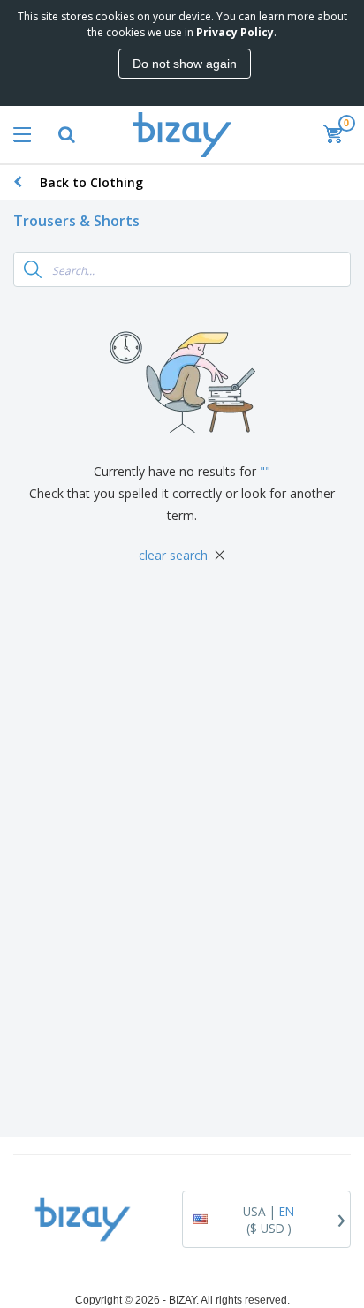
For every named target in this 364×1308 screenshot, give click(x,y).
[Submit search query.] (33, 269)
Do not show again (185, 64)
